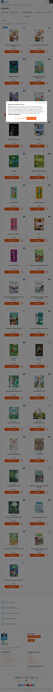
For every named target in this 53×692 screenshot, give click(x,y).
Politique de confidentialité (14, 114)
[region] (26, 111)
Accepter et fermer (31, 118)
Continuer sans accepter (41, 102)
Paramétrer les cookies (20, 118)
